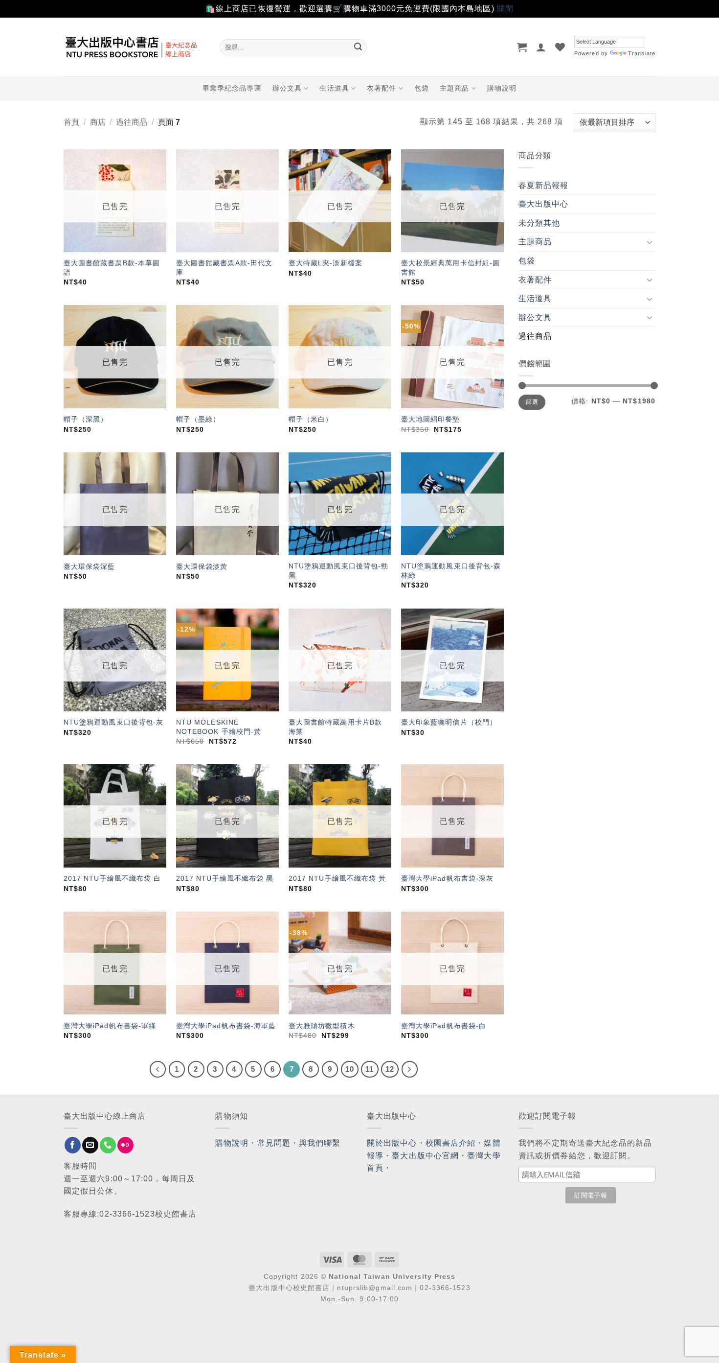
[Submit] (358, 47)
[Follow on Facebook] (73, 1145)
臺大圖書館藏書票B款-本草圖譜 (112, 267)
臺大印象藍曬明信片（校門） (449, 722)
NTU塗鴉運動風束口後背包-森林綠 (451, 570)
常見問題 (274, 1143)
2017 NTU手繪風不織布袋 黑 (225, 878)
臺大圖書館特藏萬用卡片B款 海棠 (335, 726)
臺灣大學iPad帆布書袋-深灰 (447, 878)
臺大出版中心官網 (425, 1156)
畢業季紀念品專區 (232, 88)
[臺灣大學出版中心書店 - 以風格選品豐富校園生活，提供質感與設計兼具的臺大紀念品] (134, 47)
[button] (522, 47)
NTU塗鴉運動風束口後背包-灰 (114, 722)
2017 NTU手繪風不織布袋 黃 (337, 878)
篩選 (532, 402)
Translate (641, 53)
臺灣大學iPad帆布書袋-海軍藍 (226, 1026)
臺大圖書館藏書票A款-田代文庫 (224, 267)
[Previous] (158, 1069)
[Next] (410, 1069)
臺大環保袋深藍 (89, 566)
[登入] (541, 47)
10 (349, 1069)
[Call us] (108, 1145)
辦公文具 (287, 88)
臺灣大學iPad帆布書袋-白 (443, 1026)
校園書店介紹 (451, 1143)
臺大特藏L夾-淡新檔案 (325, 263)
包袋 (421, 88)
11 (369, 1069)
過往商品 (131, 122)
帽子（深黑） (86, 419)
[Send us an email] (90, 1145)
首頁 (71, 122)
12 (389, 1069)
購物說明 (502, 88)
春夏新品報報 (543, 185)
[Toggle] (649, 242)
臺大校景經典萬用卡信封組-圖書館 (450, 267)
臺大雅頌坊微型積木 (322, 1026)
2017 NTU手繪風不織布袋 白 (112, 878)
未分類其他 (539, 223)
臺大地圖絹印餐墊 (430, 419)
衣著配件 (381, 88)
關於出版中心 (392, 1143)
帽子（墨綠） (198, 419)
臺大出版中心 (543, 204)
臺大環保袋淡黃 (203, 566)
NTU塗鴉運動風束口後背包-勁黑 (339, 570)
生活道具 (334, 88)
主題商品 (454, 88)
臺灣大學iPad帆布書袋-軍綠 (110, 1026)
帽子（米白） (311, 419)
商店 (98, 122)
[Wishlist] (560, 47)
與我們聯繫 (320, 1143)
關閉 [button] (505, 8)
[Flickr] (125, 1145)
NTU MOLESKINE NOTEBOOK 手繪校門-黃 (219, 726)
